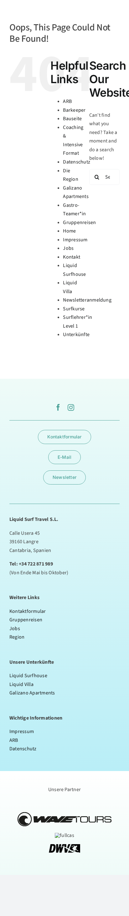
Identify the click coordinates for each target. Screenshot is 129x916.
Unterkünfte (76, 334)
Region (16, 637)
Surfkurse (74, 308)
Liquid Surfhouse (28, 675)
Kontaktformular (27, 611)
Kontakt (71, 257)
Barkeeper (74, 110)
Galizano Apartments (32, 692)
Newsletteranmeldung (87, 300)
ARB (67, 101)
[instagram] (71, 407)
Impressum (75, 239)
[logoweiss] (21, 7)
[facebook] (58, 407)
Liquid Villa (21, 684)
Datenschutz (76, 161)
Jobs (68, 248)
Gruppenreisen (79, 222)
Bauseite (72, 118)
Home (69, 231)
